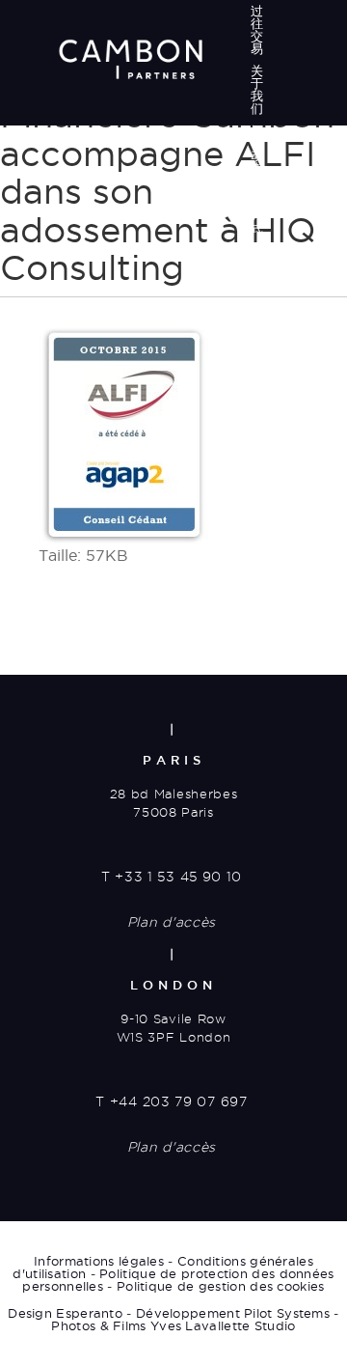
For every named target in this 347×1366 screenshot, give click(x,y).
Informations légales (99, 1261)
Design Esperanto (65, 1313)
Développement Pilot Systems (233, 1313)
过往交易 (257, 29)
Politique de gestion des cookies (221, 1286)
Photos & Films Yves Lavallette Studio (173, 1325)
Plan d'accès (171, 922)
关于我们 (257, 89)
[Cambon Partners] (130, 59)
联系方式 (257, 209)
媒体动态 (257, 149)
